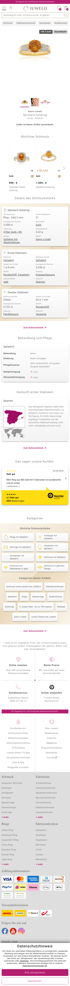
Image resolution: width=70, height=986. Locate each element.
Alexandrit (41, 830)
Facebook (5, 931)
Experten (51, 738)
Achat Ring (7, 830)
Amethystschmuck (46, 788)
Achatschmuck (44, 783)
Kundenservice (18, 728)
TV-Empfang (18, 747)
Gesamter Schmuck (12, 783)
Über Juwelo (51, 728)
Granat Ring (8, 854)
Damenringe (38, 596)
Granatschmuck (44, 812)
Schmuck (8, 23)
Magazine (52, 743)
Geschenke (44, 23)
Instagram (21, 931)
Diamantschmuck (45, 807)
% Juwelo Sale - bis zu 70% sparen (35, 606)
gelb (5, 282)
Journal (50, 757)
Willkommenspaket (18, 738)
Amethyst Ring (9, 835)
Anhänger (7, 788)
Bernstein (41, 844)
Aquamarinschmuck (46, 792)
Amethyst (41, 835)
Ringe (24, 596)
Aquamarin (41, 840)
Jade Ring (7, 859)
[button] (4, 8)
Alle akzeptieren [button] (35, 972)
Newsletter (51, 752)
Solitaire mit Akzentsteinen (11, 241)
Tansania (41, 314)
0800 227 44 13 (18, 701)
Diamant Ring (9, 849)
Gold (38, 225)
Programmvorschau (51, 747)
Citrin (39, 849)
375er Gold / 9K (12, 232)
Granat (39, 854)
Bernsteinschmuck (46, 797)
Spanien (40, 282)
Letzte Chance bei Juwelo (43, 616)
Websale (61, 606)
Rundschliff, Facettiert (16, 275)
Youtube (13, 931)
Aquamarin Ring (10, 840)
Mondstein (41, 859)
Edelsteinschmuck (26, 23)
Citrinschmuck (43, 802)
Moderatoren (52, 733)
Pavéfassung (11, 314)
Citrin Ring (7, 844)
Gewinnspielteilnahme (18, 743)
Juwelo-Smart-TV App (18, 752)
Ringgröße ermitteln (18, 767)
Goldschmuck (55, 596)
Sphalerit (8, 260)
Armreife (6, 797)
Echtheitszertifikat (18, 733)
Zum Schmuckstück (33, 327)
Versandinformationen (18, 757)
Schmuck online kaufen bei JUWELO (24, 586)
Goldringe (9, 606)
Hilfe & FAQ (18, 762)
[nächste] (63, 168)
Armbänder (7, 792)
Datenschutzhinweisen (33, 965)
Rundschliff (42, 307)
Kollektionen (61, 23)
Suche (65, 15)
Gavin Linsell (43, 239)
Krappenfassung (45, 275)
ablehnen (24, 961)
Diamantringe (9, 807)
